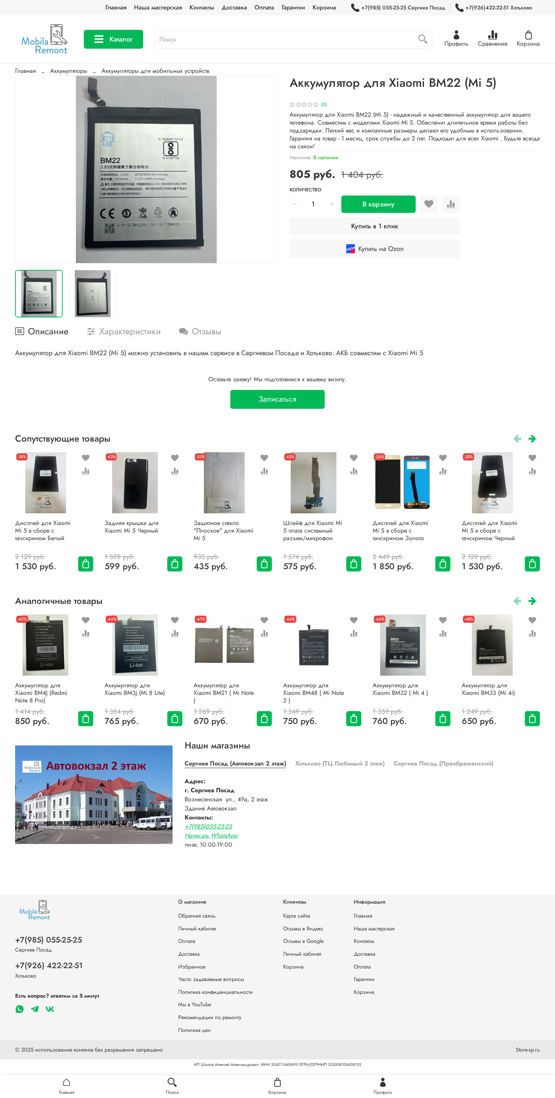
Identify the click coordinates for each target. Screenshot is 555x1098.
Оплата (264, 7)
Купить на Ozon (381, 249)
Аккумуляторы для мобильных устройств (155, 70)
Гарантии (293, 7)
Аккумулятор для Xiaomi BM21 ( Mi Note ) (224, 693)
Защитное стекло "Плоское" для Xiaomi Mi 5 (223, 530)
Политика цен (194, 1030)
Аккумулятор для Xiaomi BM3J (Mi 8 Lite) (135, 689)
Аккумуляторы (68, 70)
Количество (305, 190)
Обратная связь (197, 915)
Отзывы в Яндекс (303, 928)
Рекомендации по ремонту (209, 1017)
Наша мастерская (158, 7)
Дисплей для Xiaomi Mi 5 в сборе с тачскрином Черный (489, 530)
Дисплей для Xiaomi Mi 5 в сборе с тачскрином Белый (43, 530)
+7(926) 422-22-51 (49, 965)
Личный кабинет (197, 928)
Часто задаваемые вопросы (211, 979)
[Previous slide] (27, 170)
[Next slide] (265, 170)
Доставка (234, 7)
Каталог (121, 39)
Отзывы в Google (303, 941)
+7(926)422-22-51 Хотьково (499, 7)
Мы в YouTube (194, 1004)
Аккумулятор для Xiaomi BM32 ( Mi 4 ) (400, 689)
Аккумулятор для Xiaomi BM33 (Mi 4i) (488, 689)
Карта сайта (296, 915)
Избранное (191, 966)
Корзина (324, 7)
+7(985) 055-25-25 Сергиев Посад (403, 7)
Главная (115, 7)
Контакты (202, 7)
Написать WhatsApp (211, 835)
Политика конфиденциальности (215, 992)
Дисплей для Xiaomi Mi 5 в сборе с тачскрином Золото (400, 530)
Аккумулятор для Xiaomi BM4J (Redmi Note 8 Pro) (41, 693)
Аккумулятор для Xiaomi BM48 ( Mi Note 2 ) (313, 693)
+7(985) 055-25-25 (48, 940)
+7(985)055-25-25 (208, 826)
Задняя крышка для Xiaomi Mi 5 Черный (132, 527)
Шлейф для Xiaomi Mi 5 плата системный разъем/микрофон (312, 530)
